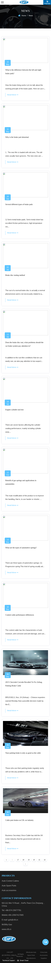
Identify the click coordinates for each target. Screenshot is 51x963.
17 (18, 860)
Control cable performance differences (19, 615)
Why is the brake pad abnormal (17, 137)
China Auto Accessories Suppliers (44, 955)
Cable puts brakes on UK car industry (19, 820)
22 (45, 860)
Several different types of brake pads (19, 204)
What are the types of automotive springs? (21, 548)
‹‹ (6, 860)
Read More (12, 94)
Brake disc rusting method (15, 275)
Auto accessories (9, 890)
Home (24, 15)
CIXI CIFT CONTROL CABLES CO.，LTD (9, 955)
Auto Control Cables (10, 881)
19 (29, 860)
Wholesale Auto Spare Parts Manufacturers (31, 955)
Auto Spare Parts (9, 886)
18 (23, 860)
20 (34, 860)
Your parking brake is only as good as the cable (23, 753)
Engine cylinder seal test (14, 410)
